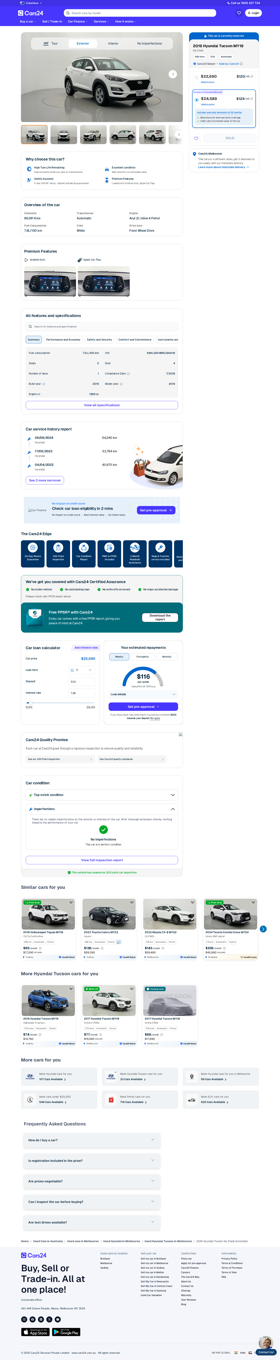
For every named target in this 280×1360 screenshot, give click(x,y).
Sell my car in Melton (152, 1272)
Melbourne (106, 1263)
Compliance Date (117, 374)
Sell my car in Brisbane (153, 1258)
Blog (183, 1304)
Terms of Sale (229, 1272)
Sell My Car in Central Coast (156, 1286)
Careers (185, 1272)
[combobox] (76, 670)
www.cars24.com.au (84, 1352)
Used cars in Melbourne (83, 1241)
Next (173, 74)
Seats (32, 363)
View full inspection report (102, 860)
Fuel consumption (39, 352)
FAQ (224, 1277)
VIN (107, 352)
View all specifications (102, 405)
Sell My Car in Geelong (153, 1290)
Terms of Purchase (232, 1268)
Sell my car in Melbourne (154, 1263)
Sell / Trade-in (52, 21)
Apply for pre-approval (193, 1263)
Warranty (186, 1295)
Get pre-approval (153, 510)
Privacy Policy (229, 1258)
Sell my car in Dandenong (155, 1277)
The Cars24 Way (190, 1277)
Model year (114, 384)
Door (108, 363)
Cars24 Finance (190, 1268)
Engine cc (34, 394)
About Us (186, 1281)
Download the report (160, 617)
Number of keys (38, 373)
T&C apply (155, 718)
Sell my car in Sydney (153, 1268)
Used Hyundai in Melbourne (121, 1241)
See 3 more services (45, 480)
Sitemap (185, 1290)
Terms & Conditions (232, 1263)
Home (25, 1241)
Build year (37, 384)
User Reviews (188, 1300)
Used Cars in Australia (48, 1241)
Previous (24, 929)
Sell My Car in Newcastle (155, 1281)
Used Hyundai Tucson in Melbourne (168, 1241)
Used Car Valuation (151, 1295)
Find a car (186, 1258)
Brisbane (105, 1258)
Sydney (104, 1268)
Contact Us (187, 1286)
